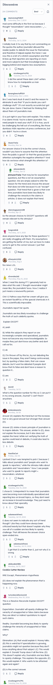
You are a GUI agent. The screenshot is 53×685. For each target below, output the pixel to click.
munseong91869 (15, 18)
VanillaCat (13, 453)
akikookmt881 (14, 564)
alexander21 (19, 169)
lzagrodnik (13, 230)
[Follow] (47, 11)
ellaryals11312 (14, 259)
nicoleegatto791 (21, 73)
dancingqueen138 (16, 210)
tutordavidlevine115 (17, 595)
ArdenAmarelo (14, 410)
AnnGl (11, 387)
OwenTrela (13, 143)
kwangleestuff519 (16, 93)
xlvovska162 (13, 276)
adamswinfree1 (15, 514)
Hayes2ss (12, 38)
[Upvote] (3, 30)
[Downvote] (10, 30)
